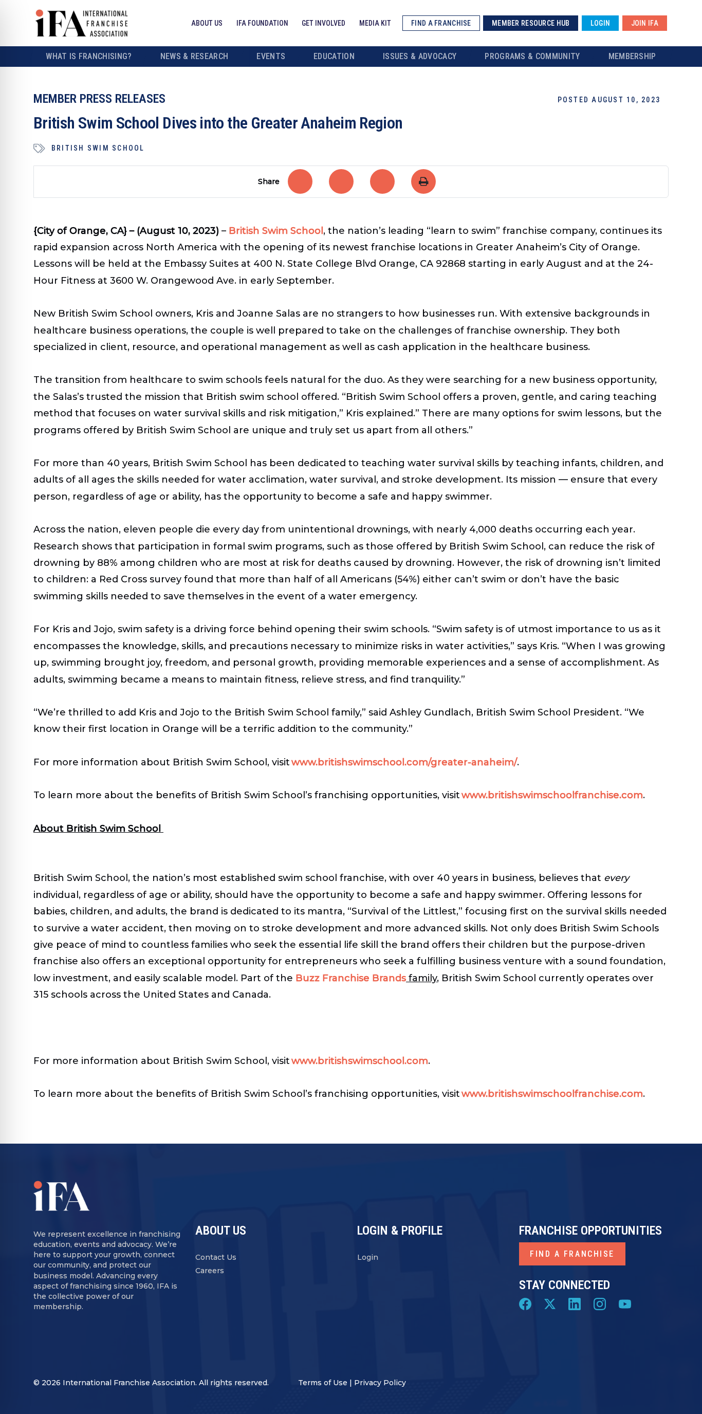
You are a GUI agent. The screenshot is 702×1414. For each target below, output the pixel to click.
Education (334, 56)
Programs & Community (532, 56)
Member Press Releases (99, 98)
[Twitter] (550, 1303)
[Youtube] (625, 1303)
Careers (209, 1270)
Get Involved (323, 23)
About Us (207, 23)
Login (367, 1257)
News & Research (194, 56)
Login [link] (600, 23)
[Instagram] (600, 1303)
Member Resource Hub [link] (530, 23)
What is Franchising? (89, 56)
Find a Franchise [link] (441, 23)
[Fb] (525, 1303)
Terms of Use (322, 1382)
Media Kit (375, 23)
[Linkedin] (574, 1303)
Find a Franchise (572, 1254)
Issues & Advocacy (419, 56)
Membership (632, 56)
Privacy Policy (380, 1382)
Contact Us (215, 1257)
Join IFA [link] (644, 23)
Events (270, 56)
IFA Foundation (262, 23)
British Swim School (98, 148)
